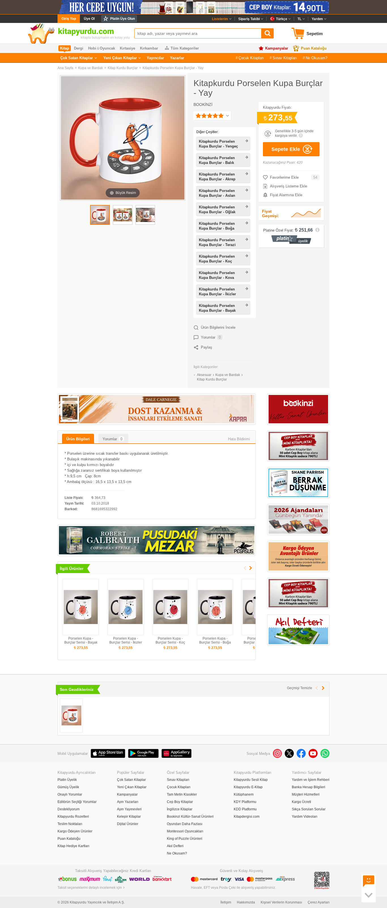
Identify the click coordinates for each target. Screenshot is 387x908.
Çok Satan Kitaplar (76, 58)
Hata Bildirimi (239, 439)
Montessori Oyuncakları (185, 831)
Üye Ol (89, 19)
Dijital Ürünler (127, 824)
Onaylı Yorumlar (70, 794)
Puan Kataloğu (314, 48)
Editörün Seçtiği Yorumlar (77, 802)
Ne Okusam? (316, 58)
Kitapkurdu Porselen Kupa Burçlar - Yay (173, 68)
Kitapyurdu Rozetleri (73, 817)
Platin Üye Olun (122, 19)
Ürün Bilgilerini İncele (218, 327)
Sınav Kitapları (285, 58)
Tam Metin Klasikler (182, 794)
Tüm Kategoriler (185, 48)
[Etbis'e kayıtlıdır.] (321, 880)
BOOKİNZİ (203, 104)
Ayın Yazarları (127, 802)
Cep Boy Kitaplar (180, 802)
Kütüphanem (244, 794)
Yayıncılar (155, 58)
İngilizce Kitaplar (179, 809)
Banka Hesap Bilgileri (308, 787)
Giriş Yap (68, 19)
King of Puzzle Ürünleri (184, 839)
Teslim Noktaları (70, 824)
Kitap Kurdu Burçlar (123, 68)
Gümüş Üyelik (68, 787)
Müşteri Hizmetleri (306, 794)
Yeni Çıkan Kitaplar (120, 58)
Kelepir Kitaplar (129, 817)
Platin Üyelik (67, 780)
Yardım (317, 19)
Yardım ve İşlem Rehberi (310, 780)
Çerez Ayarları (318, 902)
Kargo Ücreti (301, 802)
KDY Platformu (245, 802)
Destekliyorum (69, 809)
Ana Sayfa (65, 68)
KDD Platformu (245, 809)
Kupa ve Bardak (90, 68)
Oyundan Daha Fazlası (184, 824)
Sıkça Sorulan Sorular (309, 809)
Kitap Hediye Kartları (73, 846)
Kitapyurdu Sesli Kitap (251, 780)
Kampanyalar (276, 48)
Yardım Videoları (304, 817)
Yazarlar (177, 58)
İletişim (225, 902)
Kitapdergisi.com (247, 817)
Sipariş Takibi (249, 19)
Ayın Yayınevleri (129, 809)
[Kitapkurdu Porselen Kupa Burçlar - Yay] (71, 715)
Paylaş (206, 347)
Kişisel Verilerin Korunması (281, 902)
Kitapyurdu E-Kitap (248, 787)
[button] (250, 568)
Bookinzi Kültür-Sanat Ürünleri (190, 817)
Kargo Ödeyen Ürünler (75, 831)
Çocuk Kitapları (251, 58)
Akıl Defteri (175, 846)
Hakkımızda (246, 902)
